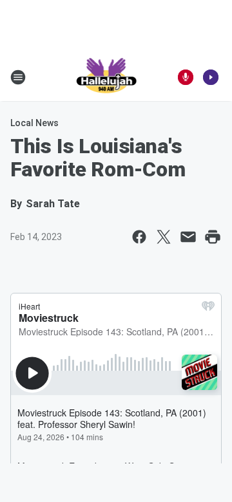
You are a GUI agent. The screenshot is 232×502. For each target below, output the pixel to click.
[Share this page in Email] (188, 237)
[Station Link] (107, 77)
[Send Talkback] (185, 77)
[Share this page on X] (164, 237)
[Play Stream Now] (210, 77)
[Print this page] (213, 237)
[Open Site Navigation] (18, 77)
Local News (34, 123)
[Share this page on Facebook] (139, 237)
